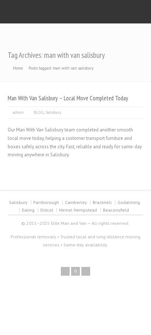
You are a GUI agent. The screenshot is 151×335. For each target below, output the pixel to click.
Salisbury (53, 112)
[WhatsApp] (85, 271)
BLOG (39, 112)
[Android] (75, 271)
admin (18, 112)
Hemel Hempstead (78, 210)
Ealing (28, 210)
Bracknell (102, 202)
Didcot (46, 210)
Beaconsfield (116, 210)
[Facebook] (65, 271)
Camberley (76, 202)
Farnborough (46, 202)
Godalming (129, 202)
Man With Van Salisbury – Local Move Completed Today (68, 98)
